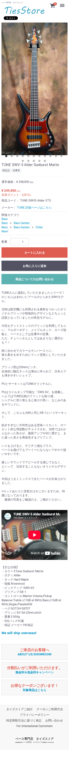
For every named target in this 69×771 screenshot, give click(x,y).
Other (39, 227)
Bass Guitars (22, 223)
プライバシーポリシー (34, 715)
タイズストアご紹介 (19, 709)
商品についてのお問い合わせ (34, 279)
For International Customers (34, 726)
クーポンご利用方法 (49, 709)
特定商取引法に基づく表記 (24, 720)
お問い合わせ (54, 720)
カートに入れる (34, 252)
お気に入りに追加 (34, 266)
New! (4, 231)
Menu (62, 3)
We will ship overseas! (18, 633)
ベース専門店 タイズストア (34, 739)
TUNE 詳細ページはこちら (34, 207)
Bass (4, 219)
